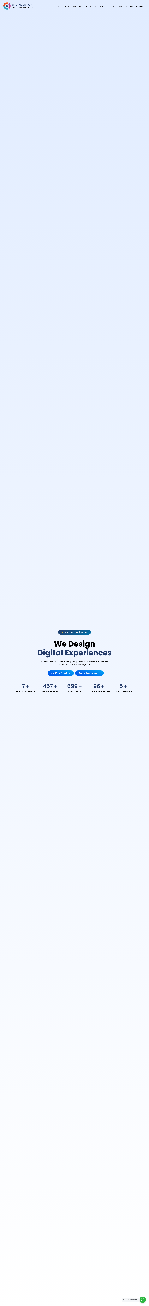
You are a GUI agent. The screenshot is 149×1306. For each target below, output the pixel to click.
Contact (140, 6)
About (67, 6)
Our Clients (100, 6)
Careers (129, 6)
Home (59, 6)
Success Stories (116, 6)
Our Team (77, 6)
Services (88, 6)
